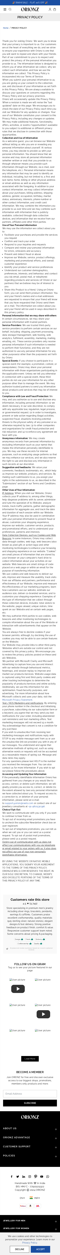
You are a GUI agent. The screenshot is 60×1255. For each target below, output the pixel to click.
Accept (40, 1249)
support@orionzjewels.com (19, 803)
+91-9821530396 (36, 806)
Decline (19, 1249)
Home (5, 28)
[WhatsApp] (47, 1176)
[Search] (10, 9)
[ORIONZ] (30, 9)
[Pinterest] (35, 1176)
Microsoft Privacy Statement (17, 700)
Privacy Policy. (30, 1242)
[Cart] (54, 9)
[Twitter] (17, 1176)
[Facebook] (11, 1176)
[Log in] (50, 9)
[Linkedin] (23, 1176)
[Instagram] (29, 1176)
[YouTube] (41, 1176)
